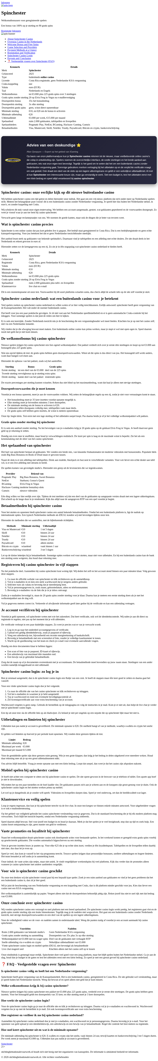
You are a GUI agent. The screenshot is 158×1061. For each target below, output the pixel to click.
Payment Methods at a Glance (22, 50)
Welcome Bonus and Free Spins (23, 44)
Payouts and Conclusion (19, 58)
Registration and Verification (21, 52)
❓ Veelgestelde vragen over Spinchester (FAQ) (30, 61)
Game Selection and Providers (22, 47)
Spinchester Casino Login (20, 55)
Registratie (6, 31)
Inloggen (5, 2)
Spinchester (6, 1044)
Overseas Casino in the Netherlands (24, 41)
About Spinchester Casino (20, 39)
